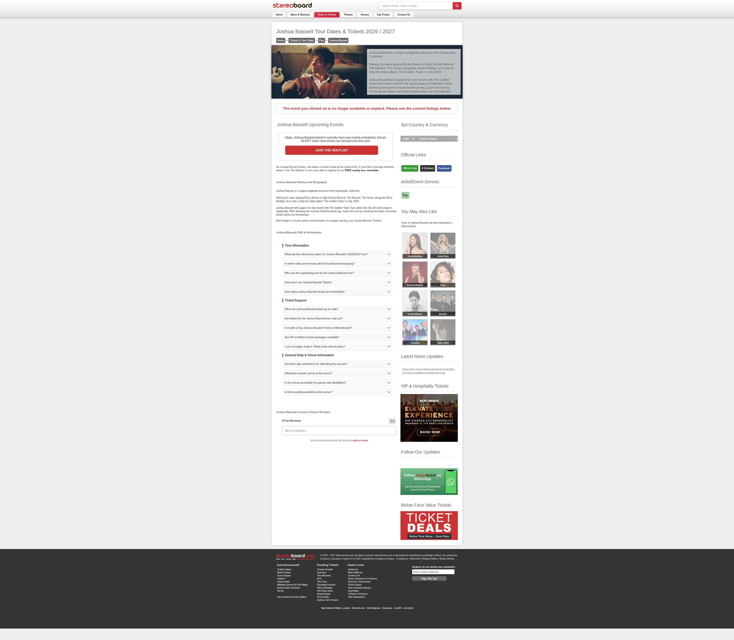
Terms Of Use (446, 559)
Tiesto (280, 591)
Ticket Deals (354, 585)
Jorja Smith (283, 582)
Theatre (348, 14)
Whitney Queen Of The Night (292, 585)
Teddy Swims (284, 569)
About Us (353, 569)
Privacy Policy (430, 559)
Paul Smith (323, 597)
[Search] (457, 5)
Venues (365, 14)
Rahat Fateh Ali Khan (288, 588)
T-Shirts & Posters (358, 594)
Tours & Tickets (327, 14)
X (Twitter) (428, 168)
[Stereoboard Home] (292, 7)
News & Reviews (300, 14)
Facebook (444, 168)
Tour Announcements (359, 588)
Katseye (321, 572)
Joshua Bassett (338, 40)
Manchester (358, 608)
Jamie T (281, 579)
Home (279, 14)
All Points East (325, 591)
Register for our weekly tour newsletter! (433, 567)
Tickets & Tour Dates (302, 40)
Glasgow (387, 608)
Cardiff (397, 608)
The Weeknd (323, 575)
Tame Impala (284, 575)
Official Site (410, 168)
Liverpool (408, 608)
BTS (319, 579)
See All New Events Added (291, 597)
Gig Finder (383, 14)
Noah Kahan (284, 572)
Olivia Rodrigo (324, 588)
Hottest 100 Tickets (327, 600)
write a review (360, 440)
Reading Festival (326, 585)
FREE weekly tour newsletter (362, 170)
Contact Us (403, 14)
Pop (321, 40)
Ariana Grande (325, 569)
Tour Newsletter (356, 597)
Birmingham (374, 608)
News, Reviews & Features (362, 579)
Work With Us (355, 572)
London (346, 608)
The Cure (322, 582)
